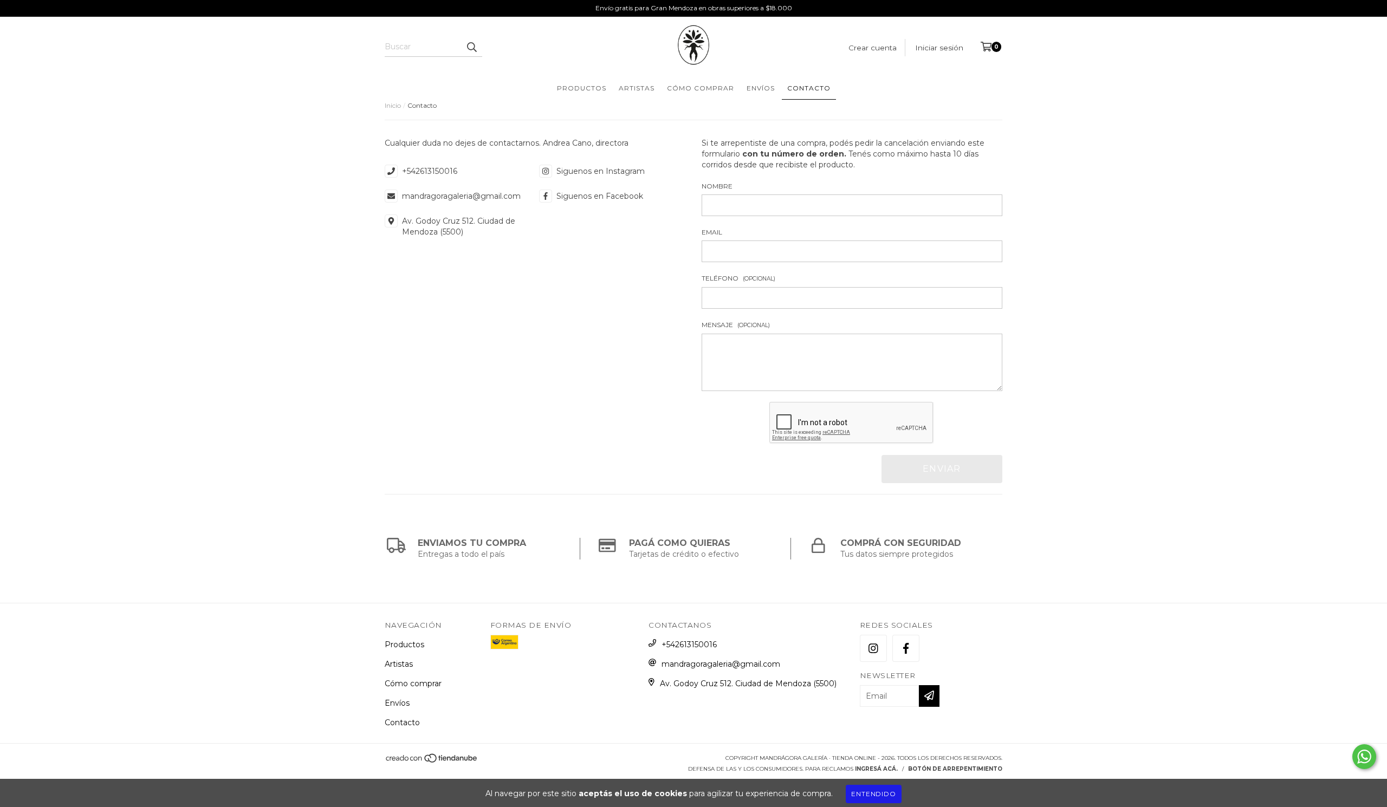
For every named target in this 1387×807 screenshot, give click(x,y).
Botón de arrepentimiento (955, 768)
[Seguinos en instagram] (873, 648)
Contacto (809, 88)
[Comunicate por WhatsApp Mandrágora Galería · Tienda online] (1364, 756)
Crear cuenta (872, 47)
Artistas (636, 88)
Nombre (717, 186)
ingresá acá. (876, 768)
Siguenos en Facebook (599, 196)
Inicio (393, 105)
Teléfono (738, 278)
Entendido (873, 794)
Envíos (761, 88)
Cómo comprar (700, 88)
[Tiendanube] (432, 761)
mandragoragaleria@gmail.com (461, 196)
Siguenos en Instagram (600, 171)
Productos (581, 88)
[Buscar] (471, 47)
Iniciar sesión (939, 47)
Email (712, 232)
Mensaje (736, 325)
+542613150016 (429, 171)
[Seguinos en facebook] (905, 648)
